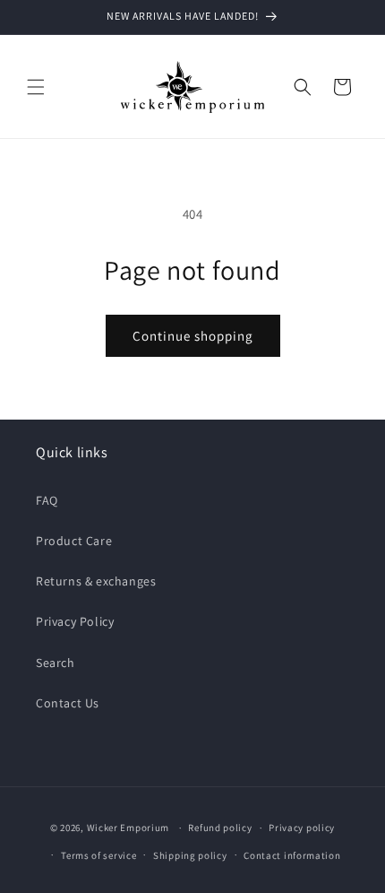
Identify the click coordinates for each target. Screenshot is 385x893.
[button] (36, 87)
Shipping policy (190, 855)
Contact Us (67, 703)
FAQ (47, 500)
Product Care (74, 541)
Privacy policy (302, 827)
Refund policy (220, 827)
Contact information (292, 855)
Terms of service (98, 855)
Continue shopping (193, 335)
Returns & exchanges (96, 581)
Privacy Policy (75, 621)
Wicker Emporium (128, 827)
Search (55, 663)
